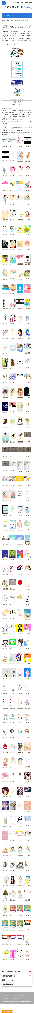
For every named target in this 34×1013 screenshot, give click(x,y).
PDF (6, 146)
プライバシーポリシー (21, 995)
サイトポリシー (8, 995)
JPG (4, 146)
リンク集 (6, 998)
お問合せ (28, 7)
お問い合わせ (15, 998)
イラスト (24, 127)
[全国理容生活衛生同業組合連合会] (22, 2)
